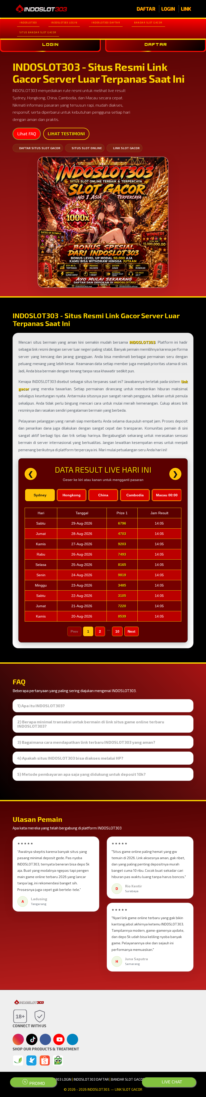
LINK (186, 9)
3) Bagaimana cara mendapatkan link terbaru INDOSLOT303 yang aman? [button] (86, 742)
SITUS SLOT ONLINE (87, 148)
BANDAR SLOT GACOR (148, 22)
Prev (74, 631)
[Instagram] (18, 1040)
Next (131, 631)
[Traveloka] (31, 1060)
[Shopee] (45, 1060)
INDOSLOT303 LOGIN (64, 22)
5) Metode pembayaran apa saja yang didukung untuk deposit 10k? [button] (81, 774)
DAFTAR (146, 9)
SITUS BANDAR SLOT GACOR (38, 32)
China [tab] (103, 495)
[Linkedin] (72, 1038)
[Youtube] (59, 1041)
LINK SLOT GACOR (126, 148)
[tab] (103, 705)
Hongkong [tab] (72, 495)
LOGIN (168, 9)
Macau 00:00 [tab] (167, 495)
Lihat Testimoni (66, 133)
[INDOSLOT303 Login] (18, 1060)
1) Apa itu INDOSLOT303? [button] (41, 705)
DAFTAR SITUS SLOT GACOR (39, 148)
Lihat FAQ (26, 133)
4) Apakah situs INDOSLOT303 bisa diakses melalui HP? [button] (70, 758)
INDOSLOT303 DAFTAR (105, 22)
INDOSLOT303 (28, 22)
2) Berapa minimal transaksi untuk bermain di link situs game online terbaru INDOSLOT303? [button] (90, 724)
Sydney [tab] (40, 495)
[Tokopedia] (58, 1060)
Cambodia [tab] (135, 495)
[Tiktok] (32, 1041)
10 (117, 631)
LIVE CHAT (171, 1081)
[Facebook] (45, 1040)
